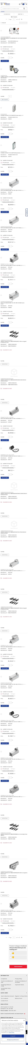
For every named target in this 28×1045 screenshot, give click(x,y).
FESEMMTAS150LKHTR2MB (6, 226)
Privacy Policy (18, 978)
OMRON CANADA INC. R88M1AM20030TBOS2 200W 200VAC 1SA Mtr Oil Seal (14, 494)
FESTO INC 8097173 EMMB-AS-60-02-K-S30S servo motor (13, 456)
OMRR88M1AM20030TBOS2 (7, 492)
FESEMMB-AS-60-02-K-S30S (7, 454)
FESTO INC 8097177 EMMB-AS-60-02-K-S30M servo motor (13, 721)
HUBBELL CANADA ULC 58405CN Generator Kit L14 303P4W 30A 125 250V (13, 77)
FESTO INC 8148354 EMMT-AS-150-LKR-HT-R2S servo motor (14, 684)
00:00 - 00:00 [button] (23, 3)
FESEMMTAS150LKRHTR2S (6, 683)
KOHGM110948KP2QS (5, 37)
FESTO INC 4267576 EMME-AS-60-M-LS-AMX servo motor (13, 570)
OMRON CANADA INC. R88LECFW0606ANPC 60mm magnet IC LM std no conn (14, 609)
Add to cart (5, 60)
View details (5, 364)
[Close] (24, 1020)
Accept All (12, 1036)
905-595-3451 (12, 1010)
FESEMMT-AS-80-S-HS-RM (7, 910)
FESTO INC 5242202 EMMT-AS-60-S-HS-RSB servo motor (13, 265)
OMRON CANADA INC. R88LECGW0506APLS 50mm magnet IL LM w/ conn (14, 873)
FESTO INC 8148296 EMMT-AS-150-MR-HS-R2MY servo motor (12, 303)
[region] (13, 1031)
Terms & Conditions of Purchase (21, 981)
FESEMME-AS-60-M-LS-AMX (7, 569)
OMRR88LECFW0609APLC (6, 340)
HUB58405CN (4, 75)
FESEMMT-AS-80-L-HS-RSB (7, 417)
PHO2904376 (4, 114)
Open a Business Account (7, 996)
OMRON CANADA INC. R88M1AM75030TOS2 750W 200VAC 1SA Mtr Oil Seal (13, 533)
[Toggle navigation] (2, 4)
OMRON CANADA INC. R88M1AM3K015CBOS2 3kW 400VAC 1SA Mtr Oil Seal (13, 380)
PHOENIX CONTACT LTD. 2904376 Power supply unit (12, 115)
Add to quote (5, 99)
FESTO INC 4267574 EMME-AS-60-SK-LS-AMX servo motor (13, 796)
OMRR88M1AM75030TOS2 (7, 531)
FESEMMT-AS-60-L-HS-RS (7, 758)
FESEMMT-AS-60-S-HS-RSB (7, 264)
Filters (7, 14)
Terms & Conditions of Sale (7, 981)
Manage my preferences (13, 1039)
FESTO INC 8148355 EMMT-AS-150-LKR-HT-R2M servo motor (14, 190)
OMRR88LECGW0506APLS (7, 871)
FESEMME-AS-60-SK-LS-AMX (7, 795)
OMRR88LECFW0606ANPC (7, 607)
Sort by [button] (20, 14)
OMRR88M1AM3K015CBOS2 (7, 378)
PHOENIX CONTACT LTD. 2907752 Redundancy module (13, 152)
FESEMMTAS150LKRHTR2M (6, 189)
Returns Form (18, 998)
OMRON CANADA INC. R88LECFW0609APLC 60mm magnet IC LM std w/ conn (13, 342)
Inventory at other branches (8, 50)
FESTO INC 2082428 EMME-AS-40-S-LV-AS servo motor (13, 646)
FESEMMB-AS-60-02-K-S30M (7, 720)
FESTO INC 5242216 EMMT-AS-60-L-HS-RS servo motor (13, 759)
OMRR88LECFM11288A (6, 833)
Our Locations (4, 998)
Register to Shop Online (21, 996)
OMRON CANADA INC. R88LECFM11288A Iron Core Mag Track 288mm (14, 835)
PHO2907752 (4, 151)
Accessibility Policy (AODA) (6, 989)
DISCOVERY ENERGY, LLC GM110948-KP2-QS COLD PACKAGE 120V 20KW (14, 39)
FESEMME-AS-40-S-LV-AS (7, 645)
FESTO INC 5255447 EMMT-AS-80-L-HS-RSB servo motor (13, 418)
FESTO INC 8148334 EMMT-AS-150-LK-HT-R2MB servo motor (14, 227)
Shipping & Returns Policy (6, 985)
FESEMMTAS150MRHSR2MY (7, 301)
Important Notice (19, 984)
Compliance (4, 978)
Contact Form (4, 1000)
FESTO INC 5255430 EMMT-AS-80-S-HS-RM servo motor (13, 911)
